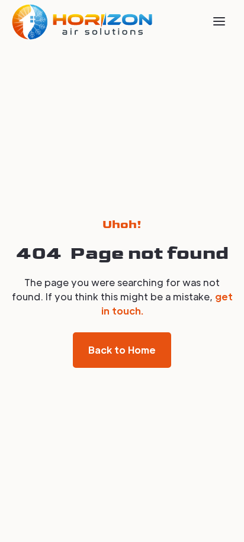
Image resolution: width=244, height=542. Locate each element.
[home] (82, 21)
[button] (219, 21)
